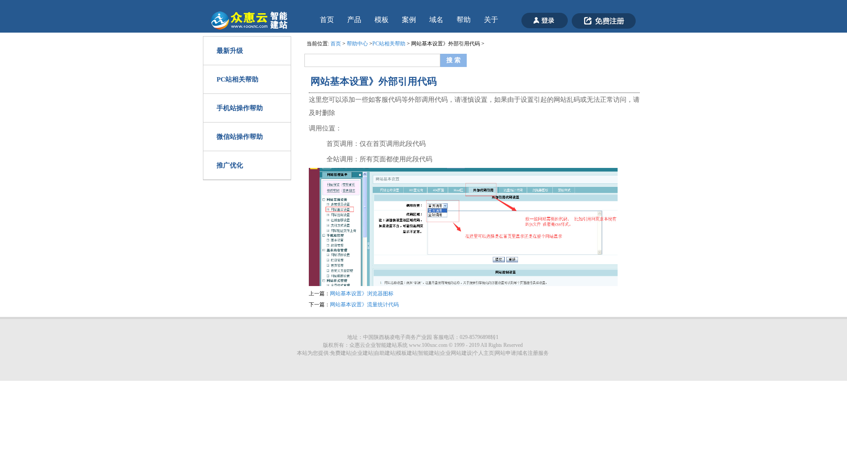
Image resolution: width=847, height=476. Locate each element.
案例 (409, 19)
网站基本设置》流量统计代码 (364, 304)
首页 (327, 19)
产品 (354, 19)
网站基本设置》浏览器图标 (362, 293)
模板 (382, 19)
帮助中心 (357, 44)
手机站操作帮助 (240, 108)
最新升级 (230, 50)
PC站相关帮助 (238, 79)
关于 (491, 19)
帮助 (464, 19)
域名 (436, 19)
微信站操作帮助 (240, 136)
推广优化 (230, 165)
